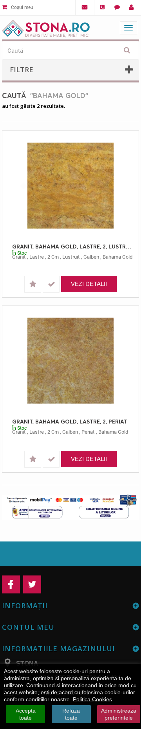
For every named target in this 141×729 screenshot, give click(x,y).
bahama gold (117, 256)
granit (19, 256)
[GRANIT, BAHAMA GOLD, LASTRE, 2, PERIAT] (70, 361)
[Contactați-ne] (116, 7)
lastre (36, 256)
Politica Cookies (92, 699)
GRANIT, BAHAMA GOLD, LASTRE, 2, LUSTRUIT (72, 246)
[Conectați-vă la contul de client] (131, 7)
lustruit (71, 256)
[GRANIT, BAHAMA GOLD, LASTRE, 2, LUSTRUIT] (70, 186)
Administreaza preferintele (118, 714)
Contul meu (28, 627)
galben (91, 256)
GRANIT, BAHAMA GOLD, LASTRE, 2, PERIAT (69, 421)
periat (88, 431)
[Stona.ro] (46, 27)
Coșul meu (21, 7)
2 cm (53, 256)
